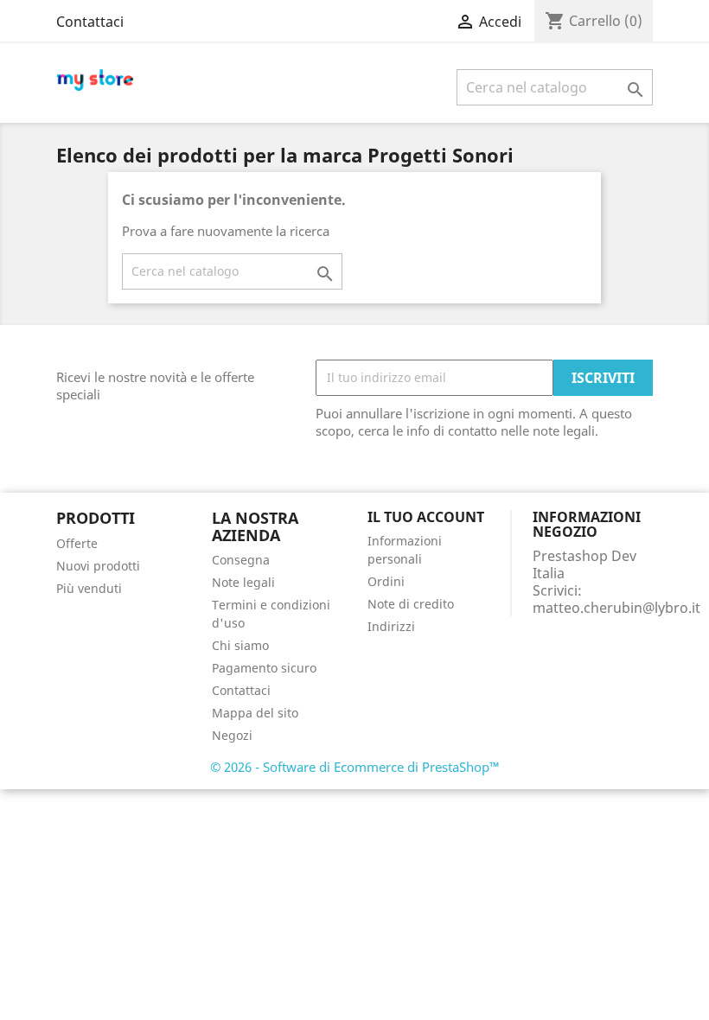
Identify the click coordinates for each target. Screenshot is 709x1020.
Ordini (386, 581)
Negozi (232, 735)
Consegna (241, 559)
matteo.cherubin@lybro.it (616, 607)
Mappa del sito (255, 712)
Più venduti (89, 588)
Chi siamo (240, 645)
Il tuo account (425, 516)
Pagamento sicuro (264, 668)
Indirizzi (391, 626)
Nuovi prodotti (98, 566)
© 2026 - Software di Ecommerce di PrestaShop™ (355, 766)
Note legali (243, 582)
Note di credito (410, 604)
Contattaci (90, 21)
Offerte (77, 543)
